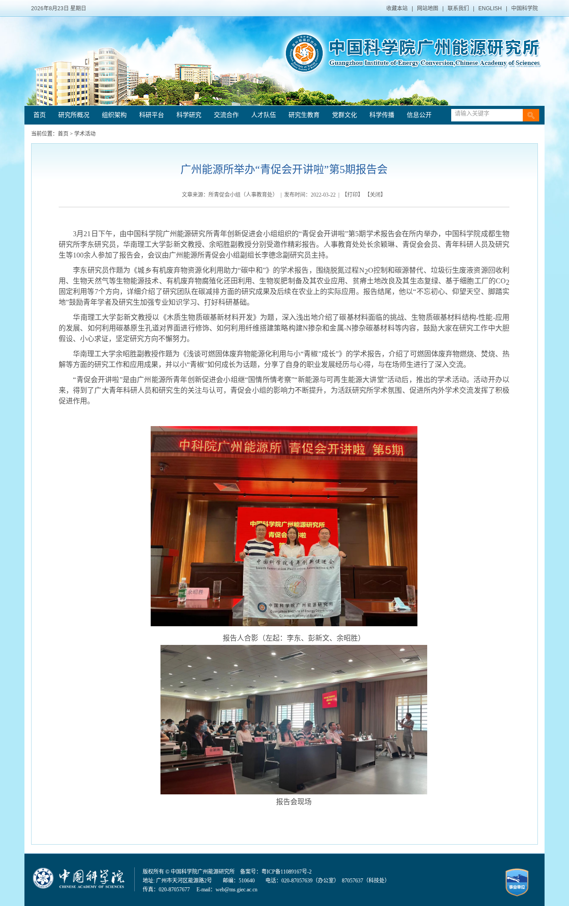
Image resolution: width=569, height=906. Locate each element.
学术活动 (85, 134)
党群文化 (344, 115)
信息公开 (419, 115)
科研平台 (151, 115)
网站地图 (427, 8)
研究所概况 (73, 115)
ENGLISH (490, 8)
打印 (352, 195)
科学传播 (381, 115)
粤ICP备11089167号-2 (286, 872)
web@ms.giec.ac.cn (236, 889)
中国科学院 (524, 8)
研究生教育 (304, 115)
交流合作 (226, 115)
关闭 (375, 195)
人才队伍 (263, 115)
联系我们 (458, 8)
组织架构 (114, 115)
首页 (39, 115)
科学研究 (188, 115)
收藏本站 (397, 8)
